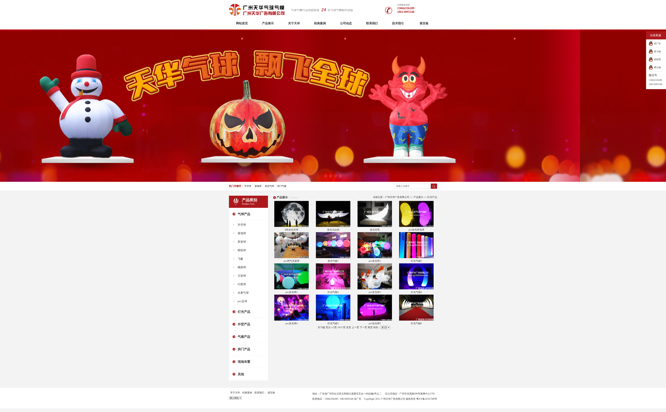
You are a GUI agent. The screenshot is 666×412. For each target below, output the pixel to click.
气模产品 (244, 336)
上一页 (355, 327)
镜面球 (242, 267)
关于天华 (294, 23)
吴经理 (657, 59)
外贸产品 (244, 324)
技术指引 (398, 23)
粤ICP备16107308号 (426, 399)
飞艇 (240, 258)
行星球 (242, 284)
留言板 (424, 23)
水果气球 (243, 292)
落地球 (242, 233)
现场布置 (244, 361)
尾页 (370, 327)
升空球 (242, 224)
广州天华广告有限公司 (397, 197)
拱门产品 (244, 349)
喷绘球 (242, 250)
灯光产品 (244, 311)
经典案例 (320, 23)
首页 (348, 327)
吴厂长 (657, 43)
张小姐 (657, 51)
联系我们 (372, 23)
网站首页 (242, 23)
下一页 (363, 327)
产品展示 (268, 23)
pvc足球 (242, 301)
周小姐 (657, 67)
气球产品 (244, 214)
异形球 (242, 241)
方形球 (242, 275)
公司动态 (346, 23)
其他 (241, 374)
